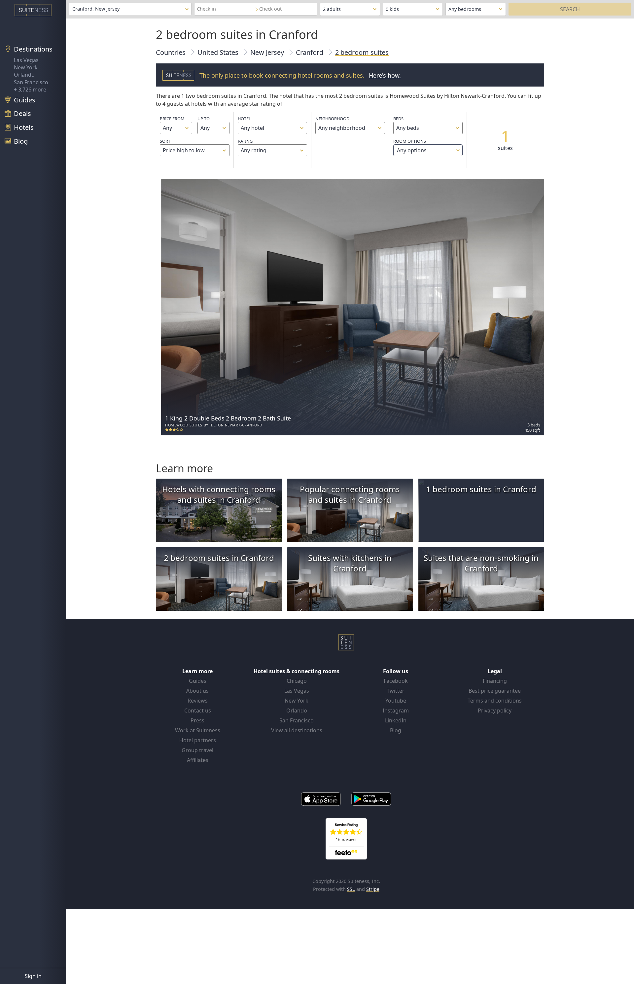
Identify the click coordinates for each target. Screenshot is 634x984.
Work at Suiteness (197, 730)
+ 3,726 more (30, 89)
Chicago (297, 680)
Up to (203, 119)
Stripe (372, 889)
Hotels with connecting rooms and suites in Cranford (218, 494)
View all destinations (296, 730)
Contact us (197, 710)
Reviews (198, 700)
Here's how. (385, 75)
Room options (410, 146)
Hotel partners (197, 740)
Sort (165, 141)
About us (197, 690)
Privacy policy (494, 710)
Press (197, 720)
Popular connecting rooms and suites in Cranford (350, 494)
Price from (172, 119)
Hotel (244, 119)
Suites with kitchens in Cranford (350, 563)
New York (26, 67)
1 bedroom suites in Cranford (481, 489)
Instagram (396, 710)
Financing (495, 680)
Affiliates (197, 760)
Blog (395, 730)
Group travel (197, 750)
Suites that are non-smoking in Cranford (481, 563)
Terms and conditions (495, 700)
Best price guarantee (495, 690)
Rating (245, 141)
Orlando (24, 74)
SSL (351, 889)
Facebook (396, 680)
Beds (398, 119)
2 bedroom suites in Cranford (219, 557)
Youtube (395, 700)
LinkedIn (395, 720)
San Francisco (31, 82)
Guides (197, 680)
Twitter (396, 690)
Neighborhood (332, 119)
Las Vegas (26, 60)
